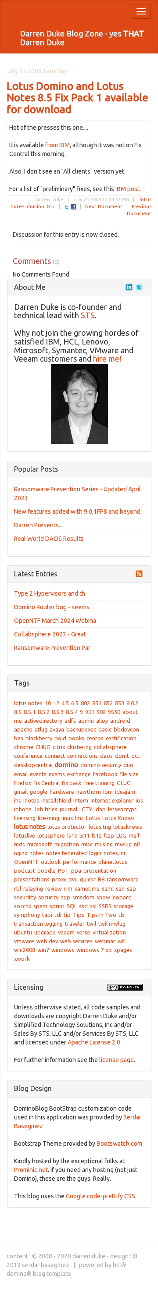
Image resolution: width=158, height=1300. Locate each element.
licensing (25, 818)
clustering (79, 747)
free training (99, 783)
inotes (31, 800)
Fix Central (46, 783)
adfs (70, 720)
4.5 (65, 703)
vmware (24, 941)
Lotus (93, 818)
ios (139, 800)
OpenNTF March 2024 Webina (55, 620)
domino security (100, 765)
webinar (105, 941)
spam (40, 906)
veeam (66, 932)
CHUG (43, 747)
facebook (105, 774)
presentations (32, 879)
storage (123, 906)
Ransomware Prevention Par (52, 647)
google (38, 792)
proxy (59, 879)
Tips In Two (101, 915)
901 (89, 712)
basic (104, 729)
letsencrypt (122, 809)
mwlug (123, 844)
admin (86, 720)
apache (23, 729)
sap (131, 888)
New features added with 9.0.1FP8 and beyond (77, 511)
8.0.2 (132, 703)
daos (106, 756)
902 (101, 712)
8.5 (50, 206)
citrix (59, 747)
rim (68, 888)
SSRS (105, 906)
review (53, 888)
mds (19, 844)
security (48, 897)
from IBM (57, 145)
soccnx (22, 906)
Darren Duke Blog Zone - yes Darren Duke (82, 37)
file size (129, 774)
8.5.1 (30, 712)
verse (83, 932)
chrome (23, 747)
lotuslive (24, 835)
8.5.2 (44, 712)
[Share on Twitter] (66, 206)
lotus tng (100, 827)
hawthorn (88, 792)
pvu (73, 879)
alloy (102, 720)
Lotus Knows (118, 818)
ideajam (125, 792)
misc (87, 844)
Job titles (45, 809)
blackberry (38, 738)
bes (18, 738)
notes (36, 853)
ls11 (84, 835)
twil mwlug (112, 923)
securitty (25, 897)
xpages (123, 950)
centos (95, 738)
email (21, 774)
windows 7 (90, 950)
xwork (21, 958)
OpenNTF (26, 862)
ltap (109, 835)
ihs (17, 800)
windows (62, 950)
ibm (108, 792)
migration (66, 844)
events (38, 774)
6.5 (75, 703)
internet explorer (111, 800)
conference (28, 756)
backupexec (81, 729)
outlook (51, 862)
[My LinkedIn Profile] (129, 287)
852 (108, 703)
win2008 (24, 950)
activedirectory (43, 720)
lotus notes (28, 703)
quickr (88, 879)
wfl (122, 941)
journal (68, 809)
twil (91, 923)
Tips (78, 915)
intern (80, 800)
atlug (41, 729)
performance (79, 862)
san (120, 888)
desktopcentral (33, 765)
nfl (137, 844)
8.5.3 (58, 712)
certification (121, 738)
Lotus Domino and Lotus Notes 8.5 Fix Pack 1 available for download (77, 97)
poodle (46, 870)
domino (35, 206)
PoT (63, 870)
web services (76, 941)
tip (67, 915)
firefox (22, 783)
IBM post (127, 188)
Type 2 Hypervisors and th (49, 593)
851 (96, 703)
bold (60, 738)
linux (67, 818)
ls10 (72, 835)
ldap (100, 809)
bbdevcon (126, 729)
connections (82, 756)
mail (134, 835)
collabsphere (110, 747)
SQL (72, 906)
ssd (83, 906)
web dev (47, 941)
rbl (17, 888)
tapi (47, 915)
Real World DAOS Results (49, 538)
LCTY (85, 809)
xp (109, 950)
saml (108, 888)
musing (104, 844)
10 (48, 703)
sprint (57, 906)
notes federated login (73, 853)
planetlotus (112, 862)
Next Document (103, 206)
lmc (79, 818)
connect (55, 756)
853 (119, 703)
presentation (99, 870)
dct (135, 756)
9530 (114, 712)
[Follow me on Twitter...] (139, 287)
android (120, 720)
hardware (62, 792)
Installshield (56, 800)
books (76, 738)
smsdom (83, 897)
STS (88, 315)
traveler (75, 923)
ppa (76, 870)
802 (85, 703)
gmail (21, 792)
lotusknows (127, 827)
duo (128, 765)
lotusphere (51, 835)
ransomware (123, 879)
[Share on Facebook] (73, 206)
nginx (20, 853)
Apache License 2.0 (94, 1042)
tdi (57, 915)
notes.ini (114, 853)
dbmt (122, 756)
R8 (101, 879)
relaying (33, 888)
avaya (57, 729)
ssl (93, 906)
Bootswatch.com (119, 1143)
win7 (43, 950)
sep (65, 897)
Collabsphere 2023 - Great (50, 634)
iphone (23, 809)
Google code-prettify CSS (100, 1196)
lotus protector (66, 827)
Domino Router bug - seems (52, 607)
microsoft (39, 844)
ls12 (97, 835)
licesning (48, 818)
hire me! (107, 358)
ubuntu (23, 932)
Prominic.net (31, 1169)
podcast (24, 870)
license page (116, 1059)
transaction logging (38, 923)
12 (56, 703)
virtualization (109, 932)
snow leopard (114, 897)
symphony (27, 915)
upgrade (45, 932)
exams (57, 774)
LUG (121, 835)
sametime (87, 888)
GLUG (124, 783)
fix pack (71, 783)
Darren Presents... (38, 525)
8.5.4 (72, 712)
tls (121, 915)
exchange (79, 774)
